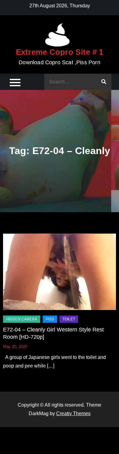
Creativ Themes (73, 413)
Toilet (69, 319)
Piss (50, 319)
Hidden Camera (21, 319)
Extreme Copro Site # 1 (59, 52)
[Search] (103, 82)
